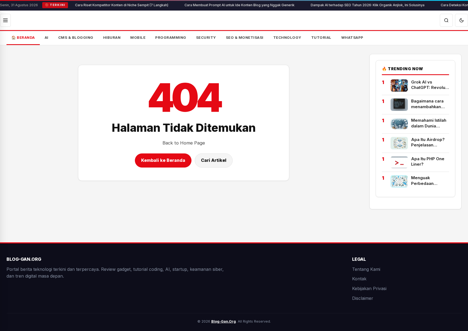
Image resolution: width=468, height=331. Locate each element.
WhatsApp (352, 37)
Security (206, 37)
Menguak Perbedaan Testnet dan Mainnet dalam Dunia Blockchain (428, 180)
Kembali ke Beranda (163, 160)
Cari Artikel (213, 160)
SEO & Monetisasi (245, 37)
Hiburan (112, 37)
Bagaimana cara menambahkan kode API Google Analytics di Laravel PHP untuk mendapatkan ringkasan (429, 104)
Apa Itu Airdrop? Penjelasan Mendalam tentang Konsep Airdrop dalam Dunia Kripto (430, 142)
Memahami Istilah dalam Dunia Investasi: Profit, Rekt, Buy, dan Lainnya (428, 123)
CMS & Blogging (75, 37)
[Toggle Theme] (461, 20)
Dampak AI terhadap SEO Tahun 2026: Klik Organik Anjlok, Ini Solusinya (358, 5)
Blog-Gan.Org (223, 321)
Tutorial (321, 37)
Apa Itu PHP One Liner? (427, 161)
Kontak (359, 278)
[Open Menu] (5, 20)
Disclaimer (362, 298)
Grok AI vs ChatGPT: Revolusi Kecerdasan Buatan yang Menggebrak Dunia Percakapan (429, 85)
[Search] (446, 20)
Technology (287, 37)
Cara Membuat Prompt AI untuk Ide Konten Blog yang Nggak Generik (230, 5)
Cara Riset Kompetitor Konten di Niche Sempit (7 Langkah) (112, 5)
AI (46, 37)
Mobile (137, 37)
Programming (170, 37)
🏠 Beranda (23, 37)
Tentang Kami (366, 269)
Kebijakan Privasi (369, 288)
